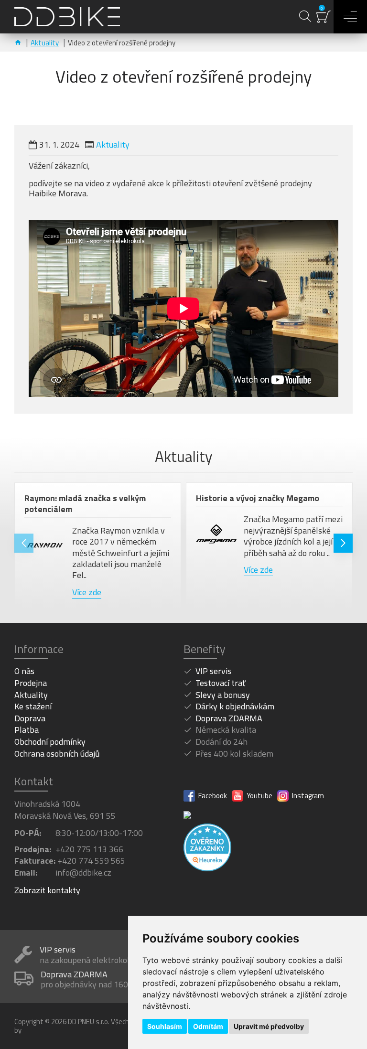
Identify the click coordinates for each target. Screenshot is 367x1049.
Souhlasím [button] (164, 1026)
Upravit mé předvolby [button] (269, 1026)
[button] (23, 543)
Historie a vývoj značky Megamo (257, 497)
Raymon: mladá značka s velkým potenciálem (85, 503)
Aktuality (45, 42)
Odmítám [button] (208, 1026)
